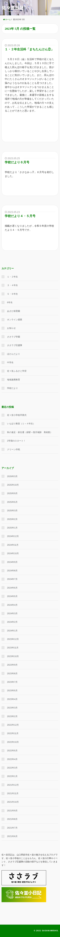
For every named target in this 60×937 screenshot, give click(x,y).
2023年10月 (13, 656)
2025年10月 (13, 485)
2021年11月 (12, 793)
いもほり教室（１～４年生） (21, 423)
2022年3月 (12, 767)
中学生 (10, 362)
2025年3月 (12, 510)
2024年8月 (12, 570)
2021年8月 (12, 819)
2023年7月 (12, 682)
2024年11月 (12, 545)
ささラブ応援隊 (14, 345)
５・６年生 (12, 294)
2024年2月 (12, 622)
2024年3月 (12, 613)
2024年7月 (12, 579)
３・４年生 (12, 285)
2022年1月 (12, 776)
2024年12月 (13, 536)
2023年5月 (12, 690)
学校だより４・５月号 (20, 216)
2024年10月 (13, 553)
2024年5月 (12, 596)
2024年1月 (12, 630)
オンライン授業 (14, 319)
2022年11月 (12, 733)
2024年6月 (12, 587)
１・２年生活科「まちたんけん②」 (29, 49)
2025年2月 (12, 519)
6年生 (10, 302)
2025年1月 (12, 527)
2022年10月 (13, 742)
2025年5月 (12, 502)
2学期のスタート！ (16, 440)
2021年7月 (12, 828)
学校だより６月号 (17, 162)
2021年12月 (13, 785)
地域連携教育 (13, 379)
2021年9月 (12, 810)
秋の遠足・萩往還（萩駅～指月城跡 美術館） (29, 432)
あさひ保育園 (13, 311)
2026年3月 (12, 476)
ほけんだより (13, 354)
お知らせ (11, 328)
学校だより (12, 388)
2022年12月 (13, 725)
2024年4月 (12, 605)
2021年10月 (13, 802)
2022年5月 (12, 750)
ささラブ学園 (13, 336)
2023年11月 (12, 647)
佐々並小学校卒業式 (16, 415)
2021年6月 (12, 836)
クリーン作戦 (13, 449)
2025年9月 (12, 493)
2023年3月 (12, 707)
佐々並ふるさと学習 (16, 371)
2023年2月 (12, 716)
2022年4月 (12, 759)
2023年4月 (12, 699)
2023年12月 (13, 639)
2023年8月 (12, 673)
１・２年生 (12, 276)
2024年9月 (12, 562)
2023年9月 (12, 665)
